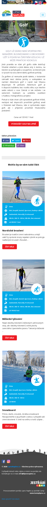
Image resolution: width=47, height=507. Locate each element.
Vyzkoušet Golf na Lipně (23, 124)
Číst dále (9, 246)
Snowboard (9, 410)
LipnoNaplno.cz (14, 466)
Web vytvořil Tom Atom (10, 499)
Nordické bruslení (13, 230)
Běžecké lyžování (12, 319)
